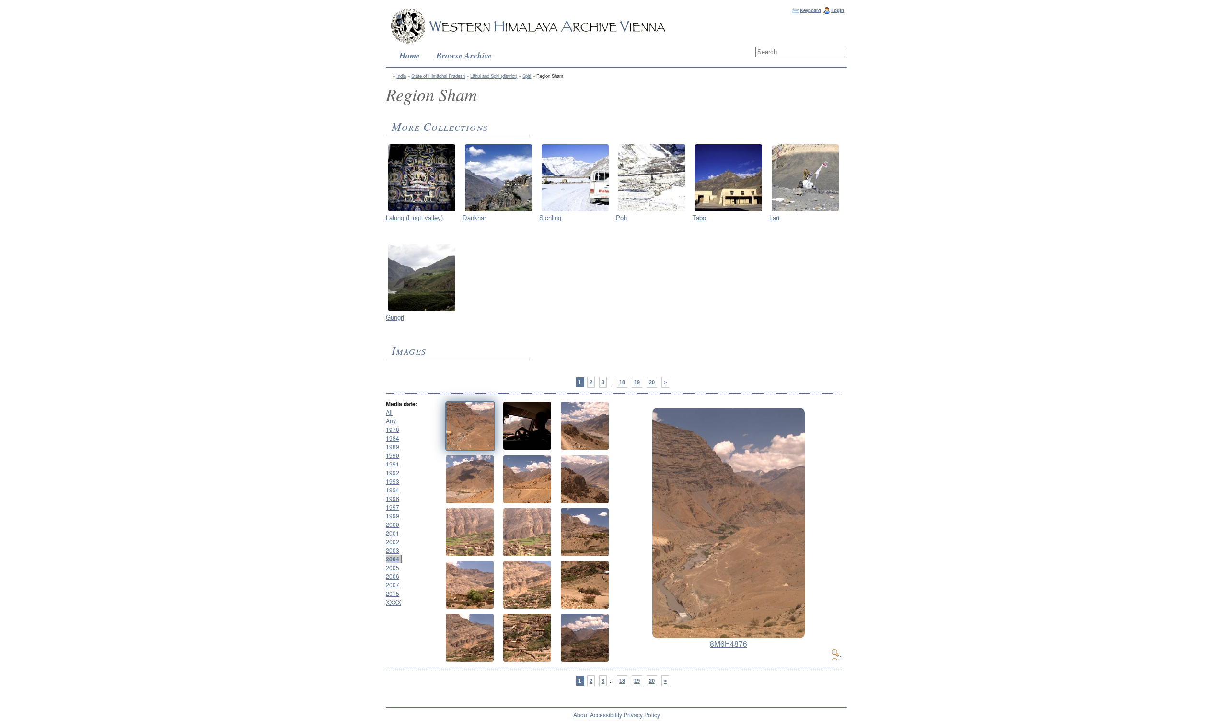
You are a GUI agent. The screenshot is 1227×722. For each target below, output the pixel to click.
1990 (392, 455)
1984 (392, 438)
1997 (392, 507)
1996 (392, 498)
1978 (392, 429)
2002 (392, 541)
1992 (392, 472)
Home (409, 55)
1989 (392, 447)
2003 (392, 550)
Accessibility (606, 714)
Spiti (526, 75)
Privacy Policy (642, 714)
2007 (392, 585)
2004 (392, 559)
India (401, 75)
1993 (392, 481)
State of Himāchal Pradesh (438, 75)
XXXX (393, 602)
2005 (392, 567)
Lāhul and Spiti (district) (493, 75)
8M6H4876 (728, 643)
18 (622, 382)
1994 (392, 490)
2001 (392, 533)
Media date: (401, 403)
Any (391, 421)
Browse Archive (464, 55)
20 (652, 382)
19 (637, 382)
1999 (392, 516)
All (389, 412)
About (581, 714)
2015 (392, 593)
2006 (392, 576)
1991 (392, 464)
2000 (392, 524)
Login (837, 10)
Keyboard (810, 10)
